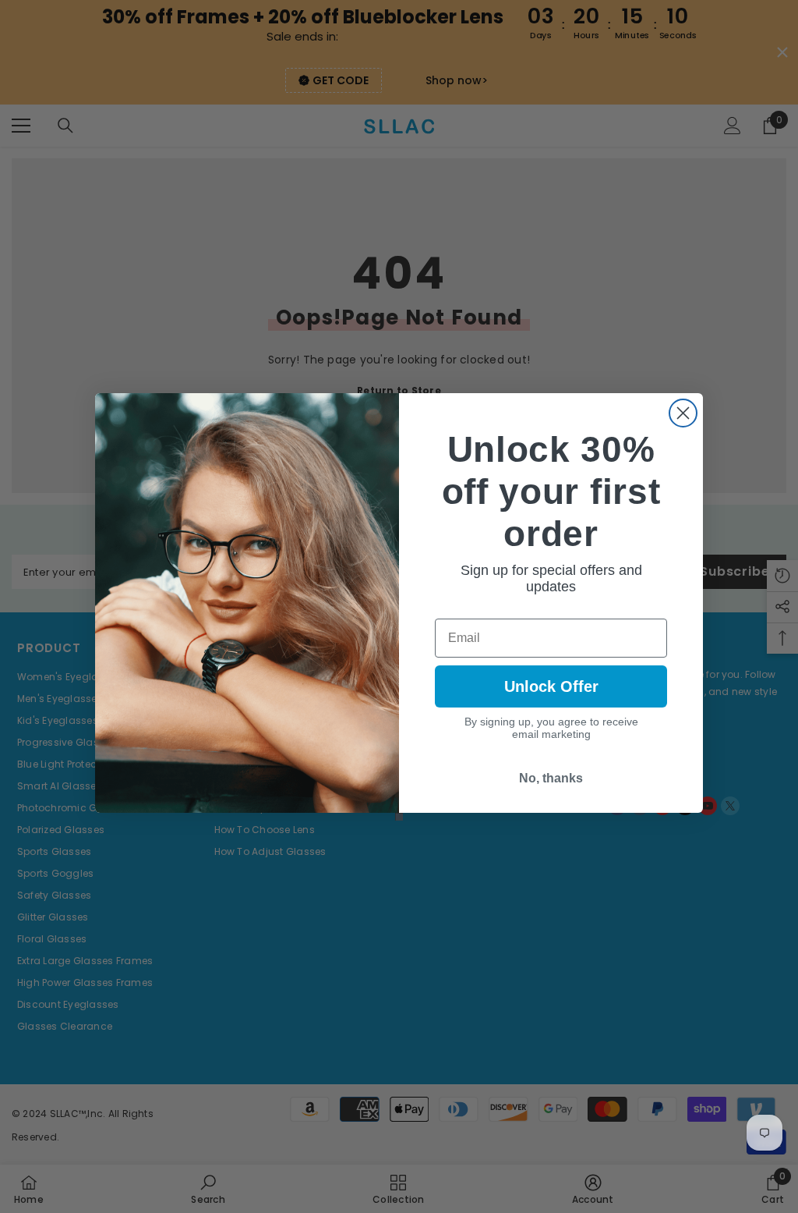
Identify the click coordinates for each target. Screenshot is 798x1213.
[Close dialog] (683, 413)
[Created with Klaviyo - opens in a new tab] (399, 817)
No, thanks (551, 778)
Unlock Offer (551, 686)
